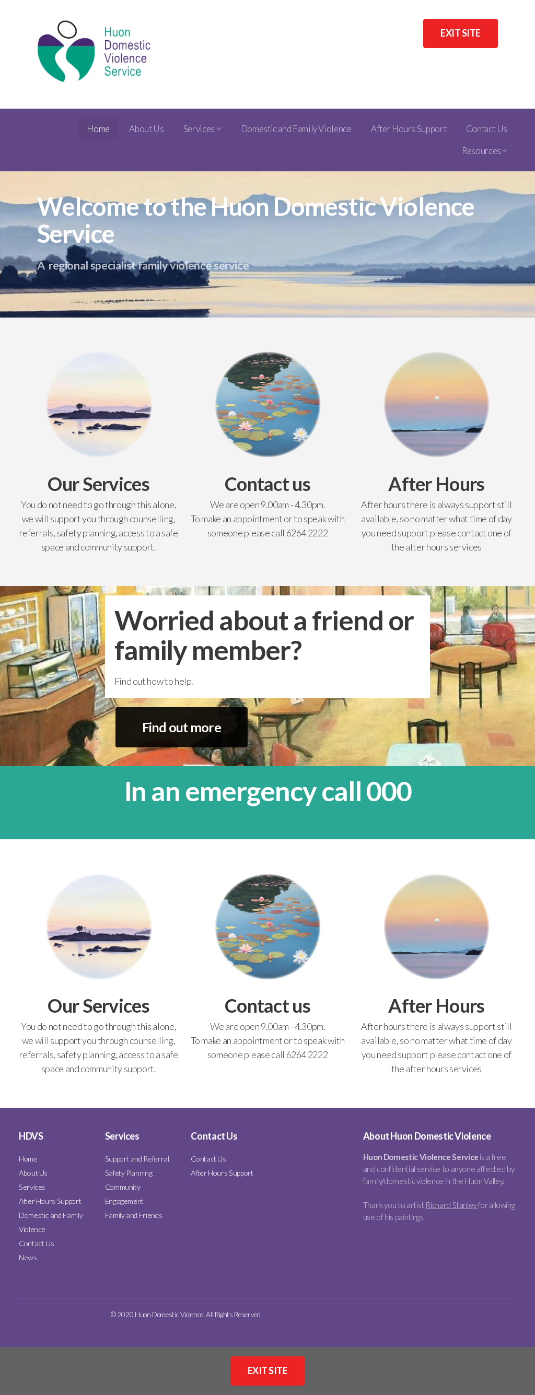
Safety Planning (129, 1172)
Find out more (181, 727)
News (28, 1257)
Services (199, 128)
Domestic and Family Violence (296, 128)
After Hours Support (408, 128)
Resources (482, 150)
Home (98, 128)
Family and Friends (133, 1215)
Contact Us (486, 128)
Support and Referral (137, 1158)
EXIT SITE (460, 33)
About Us (146, 128)
